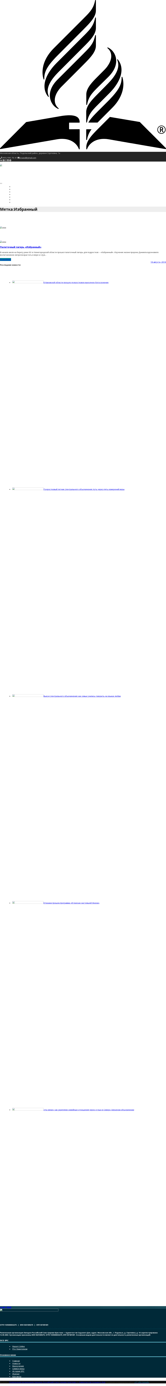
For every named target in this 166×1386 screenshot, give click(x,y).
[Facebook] (8, 160)
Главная (16, 187)
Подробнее (5, 259)
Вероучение (17, 192)
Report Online (18, 1346)
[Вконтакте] (1, 160)
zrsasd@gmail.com (27, 157)
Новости (16, 189)
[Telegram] (10, 160)
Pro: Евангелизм (19, 1349)
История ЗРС (17, 197)
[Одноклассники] (3, 160)
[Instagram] (6, 160)
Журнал (15, 200)
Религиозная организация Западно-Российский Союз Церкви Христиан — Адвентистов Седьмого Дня (57, 1382)
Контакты (16, 202)
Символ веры (18, 195)
